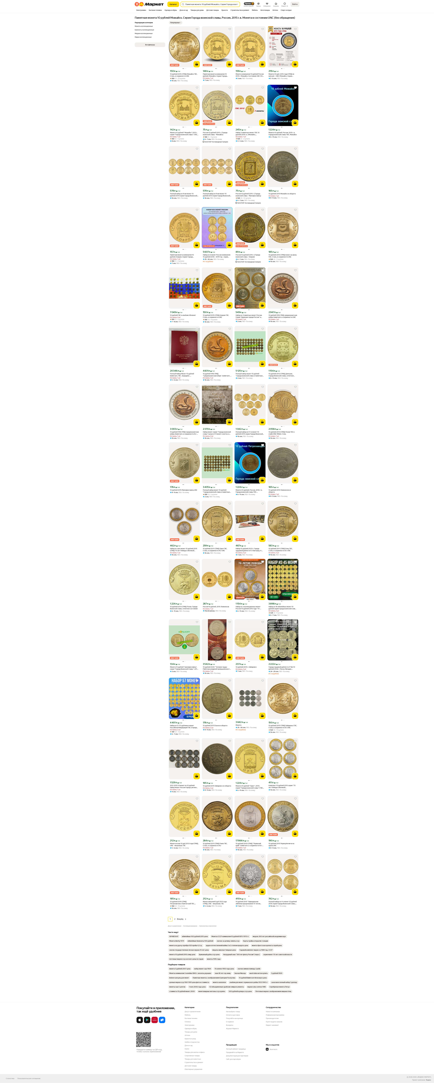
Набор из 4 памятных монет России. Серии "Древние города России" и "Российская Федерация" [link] (249, 316)
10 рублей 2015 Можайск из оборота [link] (282, 194)
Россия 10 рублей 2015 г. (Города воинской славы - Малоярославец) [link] (248, 195)
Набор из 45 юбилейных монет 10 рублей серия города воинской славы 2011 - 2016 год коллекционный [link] (282, 608)
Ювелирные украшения (193, 1069)
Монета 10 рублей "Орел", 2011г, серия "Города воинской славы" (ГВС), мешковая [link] (250, 787)
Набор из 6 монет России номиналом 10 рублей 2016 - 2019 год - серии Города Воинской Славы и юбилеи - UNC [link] (216, 256)
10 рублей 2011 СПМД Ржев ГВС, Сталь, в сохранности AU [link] (215, 844)
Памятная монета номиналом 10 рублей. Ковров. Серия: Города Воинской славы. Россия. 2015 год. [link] (182, 256)
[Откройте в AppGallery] (154, 1022)
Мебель (187, 1015)
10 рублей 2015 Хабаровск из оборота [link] (217, 786)
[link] (174, 936)
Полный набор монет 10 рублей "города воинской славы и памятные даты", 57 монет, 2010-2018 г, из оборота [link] (216, 491)
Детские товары (191, 1066)
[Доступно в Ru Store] (162, 1022)
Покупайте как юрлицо (234, 1018)
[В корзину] (196, 64)
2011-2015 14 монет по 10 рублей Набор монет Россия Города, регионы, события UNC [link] (184, 786)
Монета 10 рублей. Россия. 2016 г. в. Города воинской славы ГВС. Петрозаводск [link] (249, 491)
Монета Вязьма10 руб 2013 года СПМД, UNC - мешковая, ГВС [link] (215, 903)
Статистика (10, 1078)
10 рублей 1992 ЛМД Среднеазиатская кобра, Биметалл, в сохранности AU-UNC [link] (184, 433)
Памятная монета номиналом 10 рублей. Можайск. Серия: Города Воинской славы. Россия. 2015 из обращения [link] (215, 75)
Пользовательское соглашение (28, 1078)
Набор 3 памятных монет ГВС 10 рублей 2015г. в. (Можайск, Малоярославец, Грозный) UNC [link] (247, 134)
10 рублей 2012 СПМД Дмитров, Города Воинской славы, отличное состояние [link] (281, 375)
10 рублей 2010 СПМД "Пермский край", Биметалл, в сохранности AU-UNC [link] (249, 845)
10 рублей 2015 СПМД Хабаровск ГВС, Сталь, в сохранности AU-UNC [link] (283, 726)
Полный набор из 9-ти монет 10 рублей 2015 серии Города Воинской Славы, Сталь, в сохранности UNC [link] (249, 433)
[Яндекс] (428, 1080)
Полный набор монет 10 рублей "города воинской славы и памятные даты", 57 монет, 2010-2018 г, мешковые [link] (249, 375)
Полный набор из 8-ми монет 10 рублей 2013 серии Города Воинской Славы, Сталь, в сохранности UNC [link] (216, 195)
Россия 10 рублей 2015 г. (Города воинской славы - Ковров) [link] (248, 256)
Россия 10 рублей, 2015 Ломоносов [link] (216, 607)
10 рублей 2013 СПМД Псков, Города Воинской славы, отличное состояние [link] (184, 608)
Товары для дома (191, 1032)
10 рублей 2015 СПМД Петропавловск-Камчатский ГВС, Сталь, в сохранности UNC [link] (182, 903)
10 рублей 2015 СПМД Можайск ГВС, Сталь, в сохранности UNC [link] (183, 75)
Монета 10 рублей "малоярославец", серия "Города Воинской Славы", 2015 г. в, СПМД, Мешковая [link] (184, 668)
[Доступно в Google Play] (147, 1022)
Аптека (187, 1035)
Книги (187, 1049)
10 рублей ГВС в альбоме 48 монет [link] (183, 315)
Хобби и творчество (192, 1042)
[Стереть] (237, 4)
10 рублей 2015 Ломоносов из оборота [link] (280, 491)
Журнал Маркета (232, 1028)
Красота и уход (190, 1039)
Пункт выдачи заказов (274, 1022)
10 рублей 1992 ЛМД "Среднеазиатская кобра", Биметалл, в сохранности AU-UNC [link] (217, 375)
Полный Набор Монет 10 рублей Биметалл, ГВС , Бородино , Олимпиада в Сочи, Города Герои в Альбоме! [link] (183, 375)
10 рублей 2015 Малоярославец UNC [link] (183, 490)
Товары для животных (193, 1059)
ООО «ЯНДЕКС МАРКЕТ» (422, 1077)
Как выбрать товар (233, 1011)
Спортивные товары (192, 1056)
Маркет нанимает (272, 1025)
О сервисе (230, 1022)
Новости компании (273, 1011)
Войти (295, 4)
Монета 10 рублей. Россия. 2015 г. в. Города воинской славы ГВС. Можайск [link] (283, 134)
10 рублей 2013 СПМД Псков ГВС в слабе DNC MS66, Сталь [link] (282, 433)
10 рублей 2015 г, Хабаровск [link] (246, 667)
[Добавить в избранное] (197, 29)
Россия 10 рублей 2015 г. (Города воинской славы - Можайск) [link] (215, 134)
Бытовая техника (191, 1018)
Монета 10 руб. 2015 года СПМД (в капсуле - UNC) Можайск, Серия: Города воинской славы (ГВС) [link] (281, 75)
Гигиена (188, 1022)
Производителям (272, 1018)
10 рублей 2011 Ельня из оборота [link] (215, 725)
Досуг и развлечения (192, 1011)
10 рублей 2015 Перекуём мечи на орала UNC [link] (281, 844)
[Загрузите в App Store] (140, 1022)
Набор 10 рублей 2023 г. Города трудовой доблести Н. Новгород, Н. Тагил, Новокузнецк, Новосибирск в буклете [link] (249, 550)
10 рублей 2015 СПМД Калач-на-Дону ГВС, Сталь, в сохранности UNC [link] (283, 256)
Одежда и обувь (191, 1028)
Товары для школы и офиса (194, 1052)
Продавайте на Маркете (235, 1052)
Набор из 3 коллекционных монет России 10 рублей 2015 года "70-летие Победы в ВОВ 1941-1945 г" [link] (248, 608)
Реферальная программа (275, 1015)
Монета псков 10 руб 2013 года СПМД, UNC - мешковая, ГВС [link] (184, 844)
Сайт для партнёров (233, 1059)
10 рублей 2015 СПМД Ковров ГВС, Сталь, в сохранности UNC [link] (216, 316)
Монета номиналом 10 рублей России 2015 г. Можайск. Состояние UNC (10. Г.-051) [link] (250, 75)
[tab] (141, 10)
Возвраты (229, 1025)
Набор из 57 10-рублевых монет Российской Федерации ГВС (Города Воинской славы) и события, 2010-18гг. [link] (184, 727)
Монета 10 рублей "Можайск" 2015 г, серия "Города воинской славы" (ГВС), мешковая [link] (184, 134)
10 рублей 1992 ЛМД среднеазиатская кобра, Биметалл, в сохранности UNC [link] (283, 316)
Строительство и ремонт (194, 1062)
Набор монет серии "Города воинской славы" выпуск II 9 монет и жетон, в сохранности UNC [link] (217, 433)
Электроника (189, 1025)
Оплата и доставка (233, 1015)
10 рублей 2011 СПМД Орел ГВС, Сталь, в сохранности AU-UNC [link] (215, 550)
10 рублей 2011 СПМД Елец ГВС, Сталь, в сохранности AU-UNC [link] (280, 550)
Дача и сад (188, 1045)
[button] (175, 22)
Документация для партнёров (237, 1056)
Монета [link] (238, 725)
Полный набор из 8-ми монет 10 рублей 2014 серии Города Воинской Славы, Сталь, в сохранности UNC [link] (183, 195)
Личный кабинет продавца (236, 1049)
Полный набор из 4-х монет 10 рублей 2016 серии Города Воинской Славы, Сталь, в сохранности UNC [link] (283, 903)
